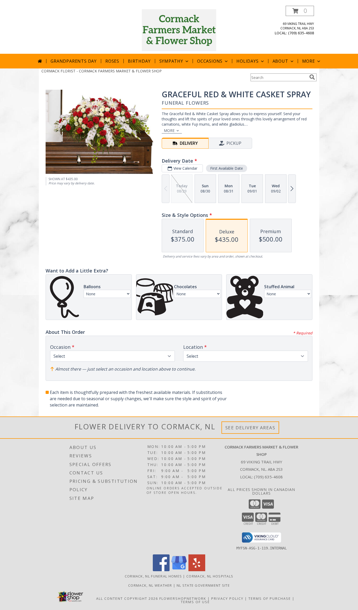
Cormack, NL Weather (150, 585)
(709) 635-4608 (301, 32)
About (280, 61)
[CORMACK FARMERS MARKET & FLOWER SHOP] (179, 29)
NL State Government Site (203, 585)
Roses (112, 61)
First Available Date (226, 168)
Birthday (139, 61)
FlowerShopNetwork (182, 598)
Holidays (247, 61)
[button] (300, 11)
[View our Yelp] (196, 569)
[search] (312, 77)
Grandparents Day (74, 61)
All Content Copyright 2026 (127, 598)
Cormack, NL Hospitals (209, 576)
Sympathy (171, 61)
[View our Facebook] (161, 569)
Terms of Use (195, 602)
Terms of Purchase (269, 598)
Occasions (210, 61)
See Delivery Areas (250, 428)
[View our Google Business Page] (179, 569)
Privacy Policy (227, 598)
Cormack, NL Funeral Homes (153, 576)
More (308, 61)
